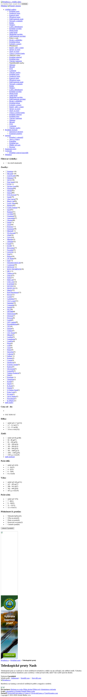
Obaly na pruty (14, 51)
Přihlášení (4, 6)
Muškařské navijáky (16, 34)
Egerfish (10, 377)
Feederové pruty (14, 13)
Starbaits (10, 303)
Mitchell (10, 231)
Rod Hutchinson (12, 292)
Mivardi (12, 67)
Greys (9, 237)
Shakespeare (11, 314)
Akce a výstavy (14, 139)
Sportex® (10, 362)
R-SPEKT (10, 401)
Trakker (9, 331)
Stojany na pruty (14, 49)
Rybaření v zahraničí (16, 137)
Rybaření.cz (5, 660)
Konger (9, 358)
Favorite (10, 250)
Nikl (8, 375)
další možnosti (10, 457)
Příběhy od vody (14, 145)
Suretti (9, 307)
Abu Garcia (11, 199)
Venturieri (10, 379)
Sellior (9, 356)
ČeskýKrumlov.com (51, 693)
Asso (9, 347)
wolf (8, 345)
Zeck (9, 224)
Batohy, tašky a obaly (16, 48)
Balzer (9, 256)
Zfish (9, 235)
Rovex (9, 294)
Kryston (10, 394)
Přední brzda (13, 30)
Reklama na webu (17, 689)
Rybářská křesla (14, 42)
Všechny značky (14, 72)
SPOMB (10, 311)
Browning (10, 248)
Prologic (10, 227)
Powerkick (10, 398)
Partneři (24, 691)
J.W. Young (11, 333)
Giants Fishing (12, 207)
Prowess (10, 318)
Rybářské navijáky (15, 28)
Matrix (9, 290)
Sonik (9, 197)
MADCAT (11, 288)
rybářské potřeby (10, 9)
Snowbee (10, 352)
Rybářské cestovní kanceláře (18, 153)
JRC (8, 271)
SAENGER (11, 176)
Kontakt (18, 691)
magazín (8, 135)
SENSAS (10, 267)
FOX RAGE (11, 195)
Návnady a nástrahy (16, 21)
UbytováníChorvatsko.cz (15, 693)
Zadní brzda (13, 32)
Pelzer (9, 350)
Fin (8, 254)
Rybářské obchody (11, 130)
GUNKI (10, 214)
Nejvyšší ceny (36, 678)
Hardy (9, 384)
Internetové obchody (16, 132)
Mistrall (9, 239)
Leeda (9, 297)
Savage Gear (11, 186)
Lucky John (11, 203)
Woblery (12, 25)
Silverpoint (11, 369)
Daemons (10, 229)
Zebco (9, 275)
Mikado (9, 335)
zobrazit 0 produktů (7, 528)
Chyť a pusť (11, 301)
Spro (8, 210)
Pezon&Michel (12, 324)
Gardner (10, 337)
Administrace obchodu (48, 689)
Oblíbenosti (15, 678)
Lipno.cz (27, 693)
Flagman (10, 188)
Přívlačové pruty (14, 17)
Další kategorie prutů (16, 19)
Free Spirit (10, 182)
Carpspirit (10, 305)
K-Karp (9, 386)
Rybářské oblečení (15, 57)
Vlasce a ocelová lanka (17, 53)
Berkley (10, 205)
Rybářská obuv (14, 59)
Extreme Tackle (12, 364)
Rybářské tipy (14, 143)
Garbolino (10, 299)
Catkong (10, 354)
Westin (9, 190)
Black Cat (10, 201)
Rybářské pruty (14, 11)
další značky (9, 402)
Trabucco (10, 273)
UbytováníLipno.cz (37, 693)
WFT (9, 180)
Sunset (9, 328)
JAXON (10, 252)
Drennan (10, 316)
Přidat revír (36, 689)
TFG (9, 326)
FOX (11, 69)
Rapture (10, 212)
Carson (9, 360)
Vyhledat (24, 4)
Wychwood (11, 233)
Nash (9, 244)
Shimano (12, 65)
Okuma (9, 220)
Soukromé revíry (10, 149)
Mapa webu (31, 691)
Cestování (8, 151)
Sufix (9, 277)
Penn (9, 343)
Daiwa (9, 193)
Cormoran (12, 71)
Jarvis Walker (11, 396)
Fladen (9, 388)
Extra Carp (11, 392)
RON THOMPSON (14, 269)
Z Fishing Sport (12, 390)
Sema (9, 222)
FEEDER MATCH (13, 263)
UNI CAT (10, 282)
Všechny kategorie (15, 61)
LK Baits (10, 258)
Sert (8, 261)
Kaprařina (12, 141)
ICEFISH (10, 284)
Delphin (10, 171)
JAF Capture (11, 322)
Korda (9, 381)
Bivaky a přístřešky (15, 40)
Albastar (10, 241)
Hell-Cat (10, 280)
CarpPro (10, 341)
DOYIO (10, 286)
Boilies (11, 23)
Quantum (10, 216)
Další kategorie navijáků (17, 36)
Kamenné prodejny (15, 134)
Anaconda (10, 218)
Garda (9, 320)
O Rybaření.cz (10, 691)
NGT (9, 309)
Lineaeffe (10, 371)
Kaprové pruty (14, 15)
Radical (9, 367)
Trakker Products (13, 373)
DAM (9, 246)
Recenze (12, 147)
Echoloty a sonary (15, 44)
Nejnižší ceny (25, 678)
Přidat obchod (28, 689)
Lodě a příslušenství (16, 27)
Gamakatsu (11, 339)
